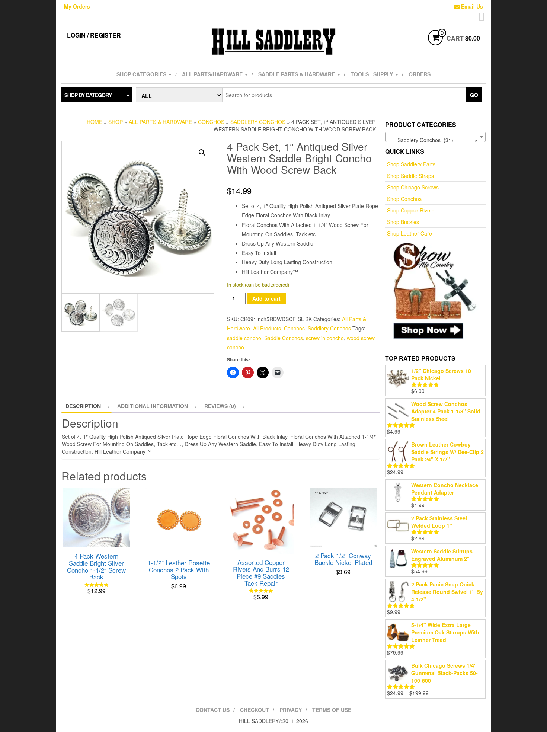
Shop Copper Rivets (410, 210)
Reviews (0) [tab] (220, 406)
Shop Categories (142, 74)
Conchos (211, 121)
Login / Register (94, 35)
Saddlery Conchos (257, 121)
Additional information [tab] (152, 406)
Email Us (471, 6)
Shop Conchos (404, 198)
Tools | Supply (372, 74)
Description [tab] (83, 406)
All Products (267, 328)
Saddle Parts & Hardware (297, 74)
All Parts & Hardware (160, 121)
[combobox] (435, 137)
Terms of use (331, 709)
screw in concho (325, 338)
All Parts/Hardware (213, 74)
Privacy (290, 709)
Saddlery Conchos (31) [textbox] (433, 140)
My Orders (77, 6)
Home (94, 121)
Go (474, 95)
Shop (115, 121)
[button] (202, 152)
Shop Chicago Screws (413, 187)
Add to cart (266, 298)
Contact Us (213, 709)
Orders (420, 74)
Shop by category (88, 95)
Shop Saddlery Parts (411, 164)
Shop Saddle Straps (410, 175)
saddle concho (244, 338)
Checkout (254, 709)
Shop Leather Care (409, 233)
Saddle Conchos (283, 338)
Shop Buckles (403, 222)
